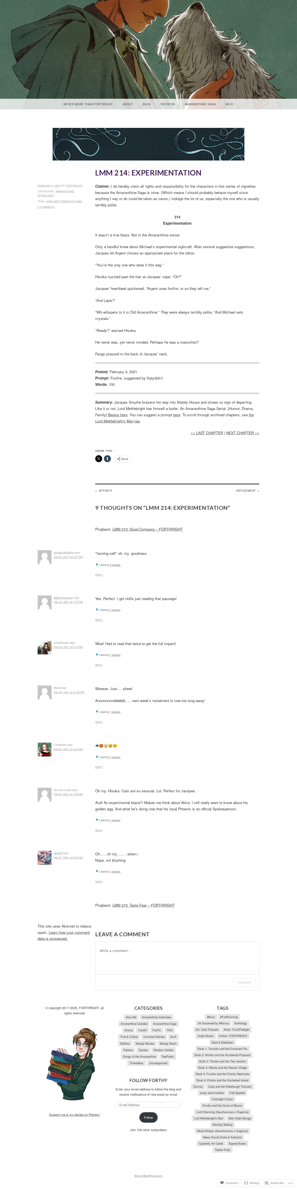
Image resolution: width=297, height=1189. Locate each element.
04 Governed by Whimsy (213, 1023)
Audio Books (206, 1036)
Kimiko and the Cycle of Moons (222, 1105)
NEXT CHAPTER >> (242, 432)
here (176, 414)
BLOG (147, 104)
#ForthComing (229, 1017)
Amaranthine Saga (200, 104)
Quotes (143, 1050)
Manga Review (145, 1043)
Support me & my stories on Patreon (74, 1114)
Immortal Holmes (154, 1037)
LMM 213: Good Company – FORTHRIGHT (147, 529)
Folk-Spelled (237, 1093)
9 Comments (46, 207)
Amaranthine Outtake (134, 1024)
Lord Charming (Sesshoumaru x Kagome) (223, 1112)
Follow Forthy (149, 1080)
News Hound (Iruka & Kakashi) (222, 1137)
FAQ (169, 1030)
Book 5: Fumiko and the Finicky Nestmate (222, 1074)
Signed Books (237, 1143)
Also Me (131, 1017)
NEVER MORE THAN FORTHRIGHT (88, 104)
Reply (99, 574)
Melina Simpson (63, 597)
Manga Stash (168, 1043)
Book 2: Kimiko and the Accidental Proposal (222, 1055)
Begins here (117, 414)
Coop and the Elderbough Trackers (230, 1086)
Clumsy (198, 1086)
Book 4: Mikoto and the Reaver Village (222, 1067)
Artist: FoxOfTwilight (236, 1029)
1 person (115, 610)
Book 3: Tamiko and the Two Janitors (222, 1061)
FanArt (142, 1030)
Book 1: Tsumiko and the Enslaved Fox (222, 1049)
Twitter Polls (222, 1150)
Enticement (246, 490)
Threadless (136, 1063)
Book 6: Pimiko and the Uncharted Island (222, 1080)
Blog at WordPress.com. (148, 1175)
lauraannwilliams (64, 552)
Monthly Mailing (222, 1124)
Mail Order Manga (240, 1118)
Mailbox (125, 1043)
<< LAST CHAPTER (207, 432)
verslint (58, 853)
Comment (244, 982)
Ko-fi (230, 104)
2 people (115, 565)
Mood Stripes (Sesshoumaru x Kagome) (222, 1131)
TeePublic (168, 1056)
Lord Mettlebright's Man (64, 201)
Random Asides (164, 1050)
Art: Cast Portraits (207, 1029)
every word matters (212, 1093)
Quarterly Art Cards (211, 1143)
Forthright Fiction (222, 1099)
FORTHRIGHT (74, 185)
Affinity (106, 490)
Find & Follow (129, 1037)
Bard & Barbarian (222, 1042)
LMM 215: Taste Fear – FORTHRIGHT (143, 905)
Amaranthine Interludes (156, 1017)
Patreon (168, 104)
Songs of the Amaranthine (139, 1056)
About (128, 104)
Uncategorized (158, 1063)
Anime (129, 1030)
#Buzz (211, 1017)
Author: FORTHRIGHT (233, 1036)
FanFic (156, 1030)
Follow (148, 1117)
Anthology (240, 1023)
